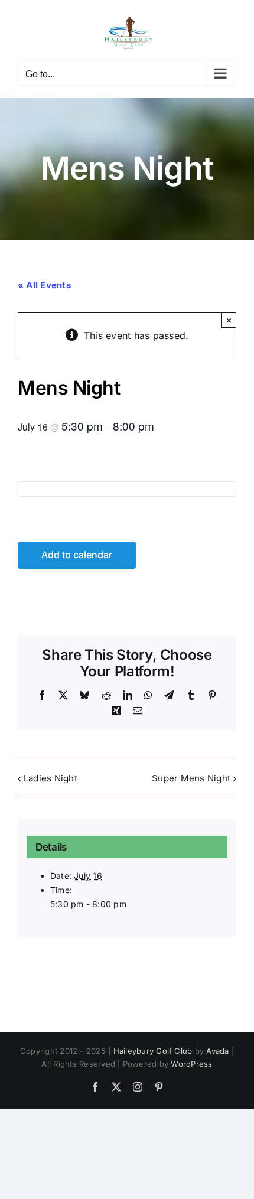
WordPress (191, 1063)
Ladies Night (50, 778)
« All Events (44, 285)
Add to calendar (76, 555)
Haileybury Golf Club (153, 1050)
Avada (217, 1050)
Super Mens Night (191, 778)
